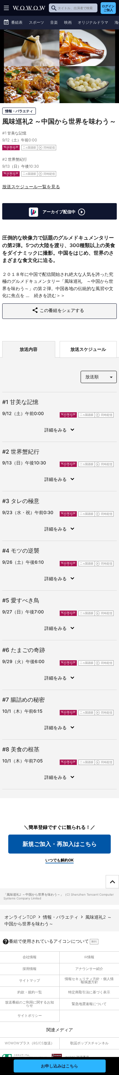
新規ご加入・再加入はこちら (60, 844)
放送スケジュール (88, 349)
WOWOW (29, 8)
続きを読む (45, 295)
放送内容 (28, 349)
